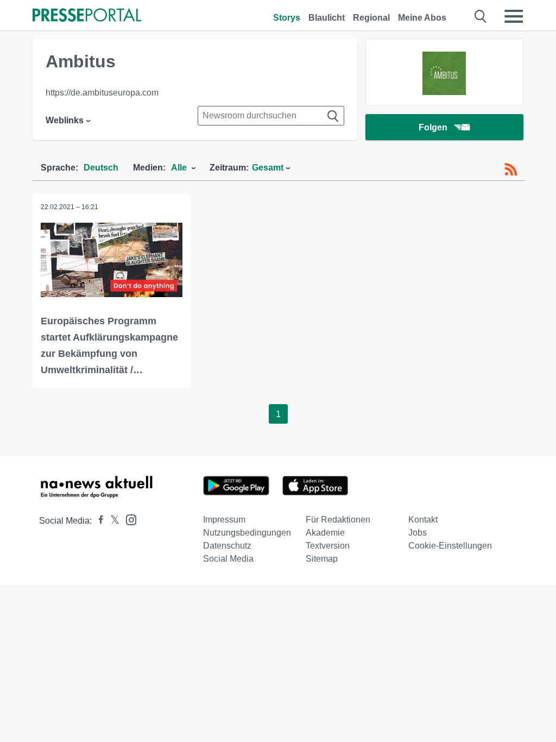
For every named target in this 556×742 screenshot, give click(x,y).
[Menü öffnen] (513, 16)
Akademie (325, 532)
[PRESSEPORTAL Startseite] (87, 16)
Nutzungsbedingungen (247, 532)
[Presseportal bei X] (111, 520)
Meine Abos (422, 17)
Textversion (328, 545)
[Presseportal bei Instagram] (127, 519)
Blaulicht (326, 17)
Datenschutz (227, 545)
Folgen (433, 127)
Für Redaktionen (338, 519)
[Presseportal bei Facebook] (98, 520)
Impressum (224, 519)
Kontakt (423, 519)
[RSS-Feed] (511, 169)
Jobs (417, 532)
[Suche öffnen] (481, 16)
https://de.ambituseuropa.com (102, 92)
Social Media (228, 558)
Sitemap (322, 558)
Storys (286, 17)
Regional (371, 17)
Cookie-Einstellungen (450, 545)
